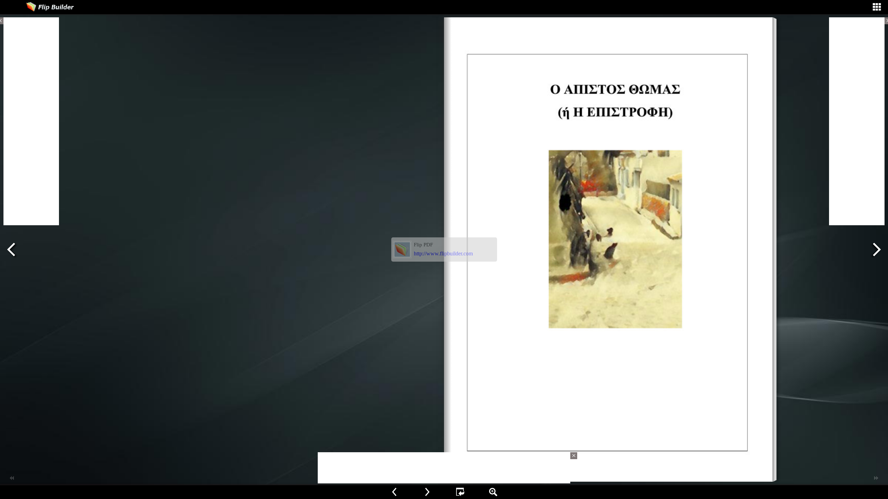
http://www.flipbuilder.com (443, 253)
